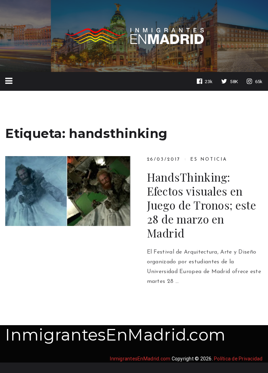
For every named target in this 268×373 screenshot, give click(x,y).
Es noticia (208, 159)
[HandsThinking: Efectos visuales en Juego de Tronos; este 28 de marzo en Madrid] (68, 191)
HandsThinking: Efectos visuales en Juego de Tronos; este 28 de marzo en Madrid (201, 205)
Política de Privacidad (238, 358)
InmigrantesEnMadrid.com (115, 335)
